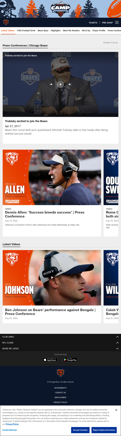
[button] (51, 84)
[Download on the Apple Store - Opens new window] (49, 360)
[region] (60, 420)
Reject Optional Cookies (104, 430)
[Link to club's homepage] (5, 21)
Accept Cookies (80, 430)
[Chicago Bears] (60, 373)
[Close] (116, 410)
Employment (60, 397)
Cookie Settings (9, 430)
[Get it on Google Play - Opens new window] (70, 361)
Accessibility (60, 388)
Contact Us (60, 392)
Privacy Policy (60, 402)
